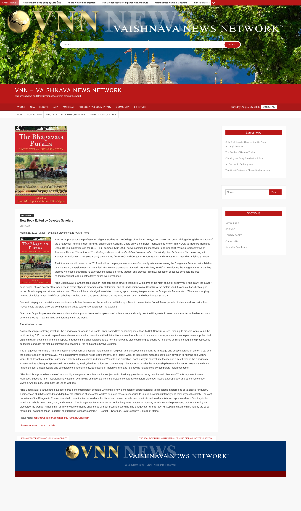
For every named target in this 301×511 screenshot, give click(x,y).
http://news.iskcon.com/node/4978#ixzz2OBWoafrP (62, 417)
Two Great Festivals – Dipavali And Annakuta (105, 2)
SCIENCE (230, 229)
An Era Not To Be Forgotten (62, 2)
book (43, 425)
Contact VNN (34, 115)
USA (32, 107)
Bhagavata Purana (28, 425)
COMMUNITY (122, 107)
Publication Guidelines (103, 115)
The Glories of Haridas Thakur (240, 152)
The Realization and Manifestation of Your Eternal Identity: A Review (175, 438)
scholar (52, 425)
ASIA (55, 107)
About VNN (51, 115)
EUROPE (43, 107)
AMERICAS (68, 107)
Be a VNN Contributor (73, 115)
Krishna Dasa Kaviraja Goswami (151, 2)
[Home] (213, 2)
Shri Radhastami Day (185, 2)
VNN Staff (25, 226)
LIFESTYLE (140, 107)
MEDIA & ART (27, 215)
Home (20, 115)
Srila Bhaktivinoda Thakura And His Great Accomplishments (246, 144)
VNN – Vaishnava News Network (68, 90)
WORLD (21, 107)
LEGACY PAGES (233, 235)
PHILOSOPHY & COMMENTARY (95, 107)
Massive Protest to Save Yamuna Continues (44, 438)
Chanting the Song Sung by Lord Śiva (244, 158)
